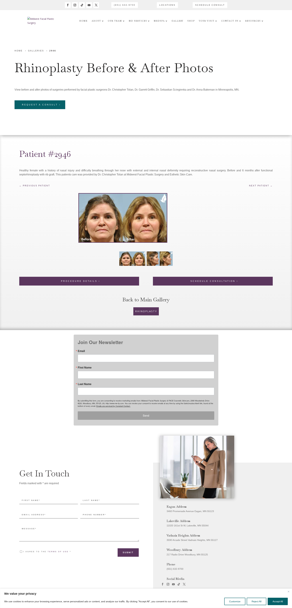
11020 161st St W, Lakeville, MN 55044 (188, 525)
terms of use (58, 552)
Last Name (84, 384)
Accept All (278, 601)
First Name (85, 367)
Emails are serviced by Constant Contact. (113, 406)
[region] (146, 598)
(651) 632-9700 (124, 5)
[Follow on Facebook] (68, 5)
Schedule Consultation (212, 281)
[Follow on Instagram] (75, 5)
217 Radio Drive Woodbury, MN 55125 (187, 554)
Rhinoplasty (49, 68)
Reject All (256, 601)
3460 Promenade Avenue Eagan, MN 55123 (190, 511)
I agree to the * (47, 552)
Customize (234, 601)
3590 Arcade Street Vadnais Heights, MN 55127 (192, 540)
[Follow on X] (96, 5)
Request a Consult (40, 105)
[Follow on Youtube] (89, 5)
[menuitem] (83, 21)
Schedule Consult (210, 5)
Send (146, 415)
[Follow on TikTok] (82, 5)
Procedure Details (79, 281)
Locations (167, 5)
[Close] (288, 591)
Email (81, 351)
